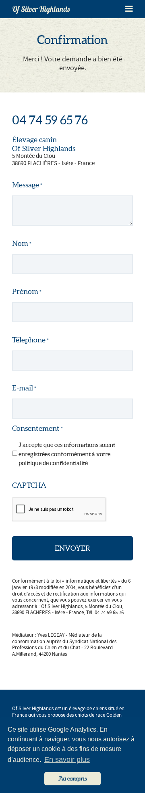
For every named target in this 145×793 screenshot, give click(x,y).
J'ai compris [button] (72, 778)
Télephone (30, 340)
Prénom (26, 291)
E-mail (24, 388)
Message (27, 184)
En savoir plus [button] (67, 759)
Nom (21, 243)
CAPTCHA (29, 485)
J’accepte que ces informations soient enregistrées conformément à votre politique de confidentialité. (67, 453)
